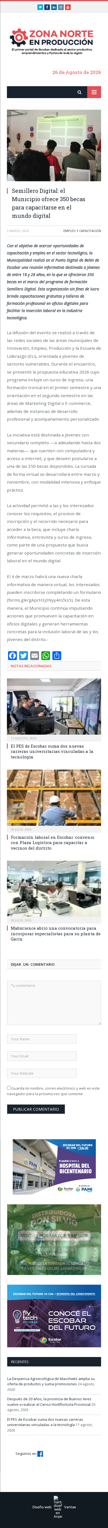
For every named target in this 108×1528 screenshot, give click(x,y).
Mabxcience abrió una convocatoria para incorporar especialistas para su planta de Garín (56, 933)
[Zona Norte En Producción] (54, 41)
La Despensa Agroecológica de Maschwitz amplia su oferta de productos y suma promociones (51, 1381)
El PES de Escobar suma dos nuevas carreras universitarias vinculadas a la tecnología (52, 751)
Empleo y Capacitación (82, 231)
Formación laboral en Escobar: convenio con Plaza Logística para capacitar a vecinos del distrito (52, 842)
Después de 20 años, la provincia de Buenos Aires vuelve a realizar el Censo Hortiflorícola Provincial (49, 1401)
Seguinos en (26, 1453)
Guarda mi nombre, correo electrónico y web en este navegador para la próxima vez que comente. (53, 1091)
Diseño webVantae (54, 1506)
